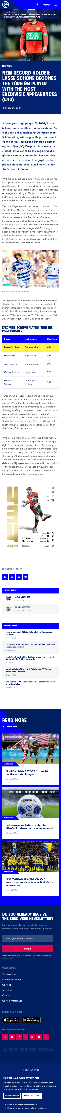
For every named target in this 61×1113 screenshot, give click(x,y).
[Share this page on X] (12, 577)
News (14, 12)
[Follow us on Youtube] (39, 1037)
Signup (27, 949)
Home (6, 12)
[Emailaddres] (27, 938)
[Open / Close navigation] (56, 4)
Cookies (6, 984)
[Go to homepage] (5, 4)
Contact (6, 995)
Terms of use (9, 974)
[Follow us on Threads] (32, 1037)
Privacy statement (12, 979)
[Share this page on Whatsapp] (25, 577)
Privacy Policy (40, 956)
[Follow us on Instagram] (5, 1037)
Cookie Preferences (12, 1000)
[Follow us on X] (25, 1037)
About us (7, 990)
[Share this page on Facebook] (5, 577)
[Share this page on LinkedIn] (19, 577)
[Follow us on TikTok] (19, 1037)
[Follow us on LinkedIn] (46, 1037)
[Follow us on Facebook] (12, 1037)
